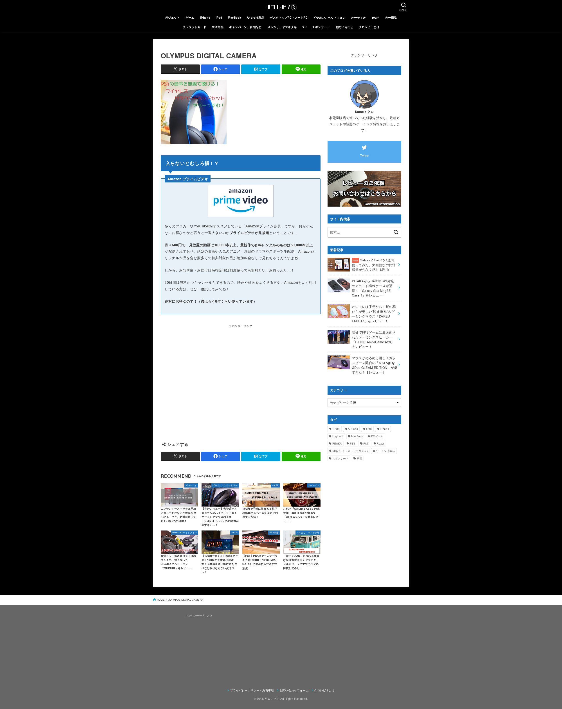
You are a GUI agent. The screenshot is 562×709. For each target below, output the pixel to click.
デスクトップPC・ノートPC (289, 18)
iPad (219, 18)
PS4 (352, 443)
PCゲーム (377, 436)
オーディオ (358, 18)
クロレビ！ (272, 698)
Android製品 (255, 18)
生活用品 (218, 27)
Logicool (337, 436)
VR (304, 27)
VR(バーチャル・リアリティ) (350, 451)
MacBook (234, 18)
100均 (376, 18)
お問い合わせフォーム (294, 690)
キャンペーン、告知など (245, 27)
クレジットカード (194, 27)
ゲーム (190, 18)
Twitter (364, 155)
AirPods (353, 428)
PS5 (366, 443)
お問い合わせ (344, 27)
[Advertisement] (241, 381)
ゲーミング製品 (385, 451)
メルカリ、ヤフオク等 (282, 27)
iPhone (205, 18)
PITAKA (337, 443)
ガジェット (172, 18)
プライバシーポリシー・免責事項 (252, 690)
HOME (161, 599)
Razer (380, 443)
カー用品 (391, 18)
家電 (359, 458)
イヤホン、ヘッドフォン (329, 18)
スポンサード (321, 27)
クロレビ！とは (369, 27)
